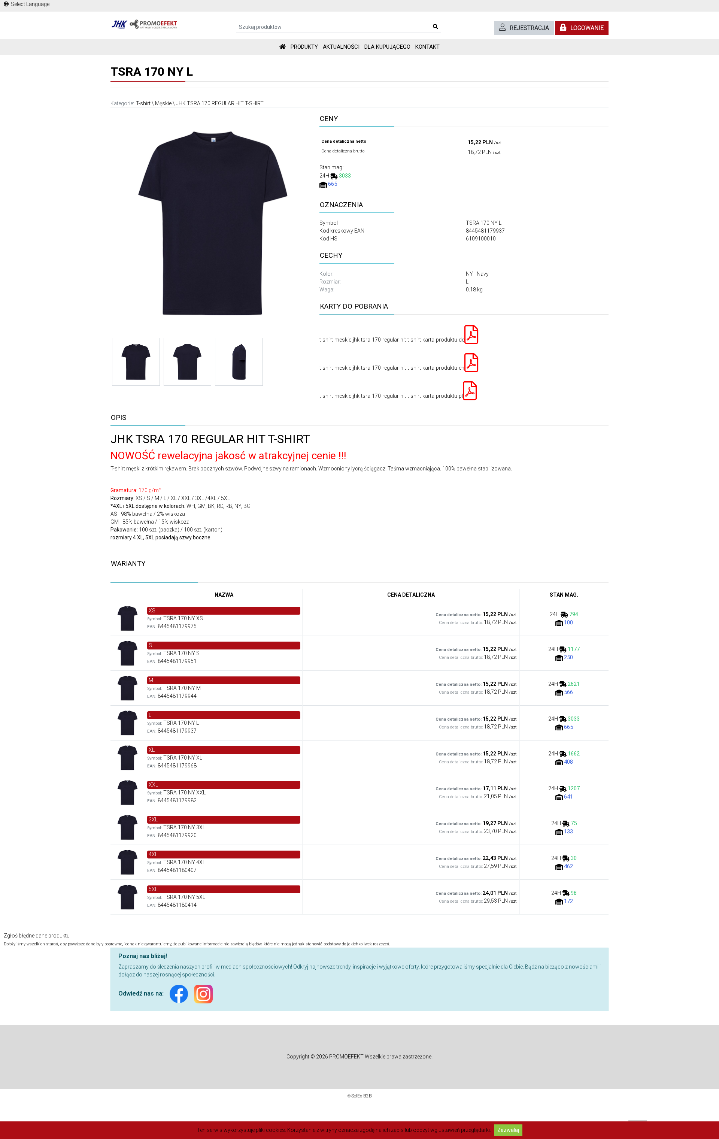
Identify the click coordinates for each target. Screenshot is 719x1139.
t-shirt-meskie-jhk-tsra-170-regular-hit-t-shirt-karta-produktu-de (391, 340)
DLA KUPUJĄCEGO (387, 46)
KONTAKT (427, 46)
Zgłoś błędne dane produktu (37, 936)
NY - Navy (477, 274)
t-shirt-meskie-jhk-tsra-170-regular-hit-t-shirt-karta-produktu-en (391, 368)
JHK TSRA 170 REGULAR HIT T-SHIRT (220, 103)
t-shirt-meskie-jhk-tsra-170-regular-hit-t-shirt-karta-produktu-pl (391, 396)
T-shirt (143, 103)
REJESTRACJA (529, 27)
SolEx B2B (361, 1096)
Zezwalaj (508, 1130)
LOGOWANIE (587, 27)
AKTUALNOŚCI (341, 46)
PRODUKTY (304, 46)
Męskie (163, 103)
